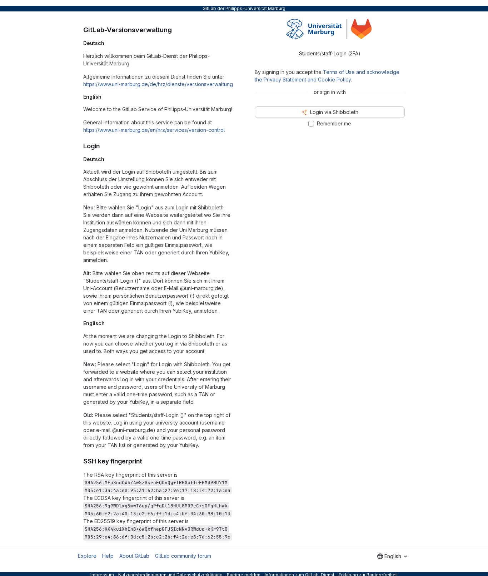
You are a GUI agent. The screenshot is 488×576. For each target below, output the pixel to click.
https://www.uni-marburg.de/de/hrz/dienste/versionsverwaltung (158, 84)
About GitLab (134, 556)
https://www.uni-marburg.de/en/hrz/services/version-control (154, 130)
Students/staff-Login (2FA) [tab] (329, 53)
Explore (87, 556)
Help (108, 556)
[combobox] (392, 556)
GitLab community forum (183, 556)
